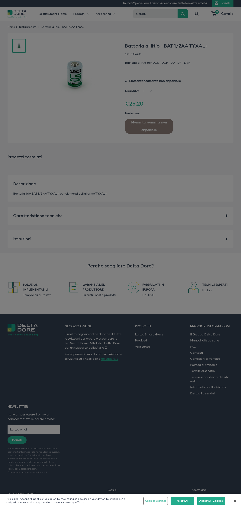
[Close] (235, 501)
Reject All (182, 501)
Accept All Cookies (211, 501)
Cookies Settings (155, 501)
